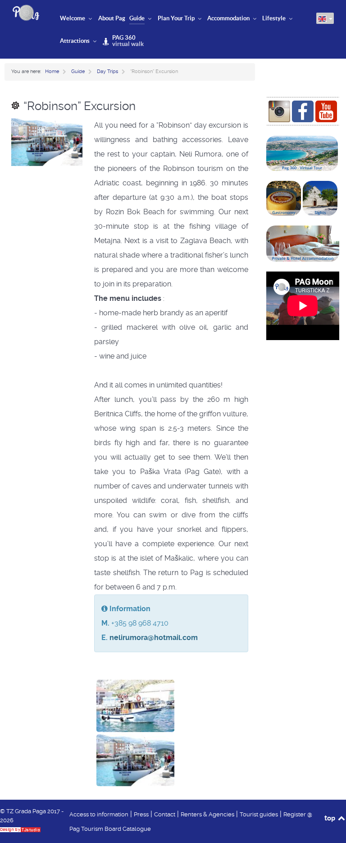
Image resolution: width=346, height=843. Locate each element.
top (330, 818)
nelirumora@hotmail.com (153, 637)
